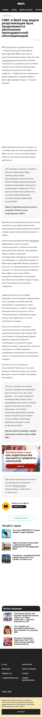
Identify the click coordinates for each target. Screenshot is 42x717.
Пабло (25, 673)
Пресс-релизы (29, 669)
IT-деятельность (10, 678)
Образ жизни (26, 10)
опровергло (34, 241)
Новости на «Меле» (20, 503)
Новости (7, 15)
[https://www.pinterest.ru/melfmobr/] (30, 655)
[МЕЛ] (21, 3)
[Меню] (38, 3)
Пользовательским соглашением (14, 702)
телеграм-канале (19, 486)
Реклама (6, 669)
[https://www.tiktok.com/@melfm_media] (24, 655)
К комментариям (21, 518)
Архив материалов (28, 679)
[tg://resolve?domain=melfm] (4, 655)
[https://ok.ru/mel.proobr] (37, 655)
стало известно (8, 60)
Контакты (27, 664)
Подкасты (7, 673)
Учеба (14, 10)
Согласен (21, 712)
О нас (4, 664)
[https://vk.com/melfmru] (17, 655)
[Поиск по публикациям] (3, 3)
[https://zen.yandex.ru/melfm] (10, 655)
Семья (5, 10)
